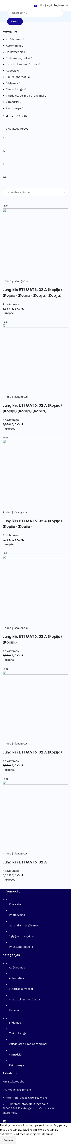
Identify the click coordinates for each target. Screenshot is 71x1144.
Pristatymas (17, 915)
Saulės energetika (18, 77)
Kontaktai (15, 904)
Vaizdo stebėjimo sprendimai (25, 95)
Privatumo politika (21, 946)
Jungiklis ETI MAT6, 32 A (25, 862)
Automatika (13, 45)
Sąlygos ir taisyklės (22, 936)
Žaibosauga (13, 108)
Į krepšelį (9, 313)
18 (4, 164)
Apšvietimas (14, 39)
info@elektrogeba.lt (34, 1104)
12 (4, 150)
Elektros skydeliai (18, 58)
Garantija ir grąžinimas (24, 925)
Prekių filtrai (11, 128)
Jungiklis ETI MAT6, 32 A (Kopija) (32, 752)
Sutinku (8, 1140)
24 (4, 177)
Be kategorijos (15, 52)
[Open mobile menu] (4, 5)
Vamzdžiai (12, 102)
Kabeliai (11, 70)
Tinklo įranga (14, 89)
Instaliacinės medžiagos (22, 64)
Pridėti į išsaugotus (15, 281)
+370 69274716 (37, 1097)
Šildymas (12, 83)
